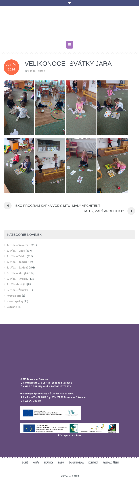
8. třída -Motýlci (17, 286)
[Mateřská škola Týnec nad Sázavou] (69, 24)
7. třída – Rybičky (17, 280)
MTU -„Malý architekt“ (104, 213)
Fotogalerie (14, 297)
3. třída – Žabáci (16, 258)
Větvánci (12, 309)
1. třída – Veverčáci (18, 247)
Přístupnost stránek (69, 437)
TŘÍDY (61, 464)
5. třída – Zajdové (17, 269)
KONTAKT (93, 464)
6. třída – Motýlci (17, 275)
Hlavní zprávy (15, 303)
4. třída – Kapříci (17, 264)
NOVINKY (48, 464)
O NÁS (36, 464)
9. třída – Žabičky (17, 292)
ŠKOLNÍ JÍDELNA (76, 464)
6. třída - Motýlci (36, 72)
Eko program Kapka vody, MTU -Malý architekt (57, 207)
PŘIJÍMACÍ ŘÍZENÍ (111, 464)
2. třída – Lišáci (16, 252)
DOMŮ (25, 464)
